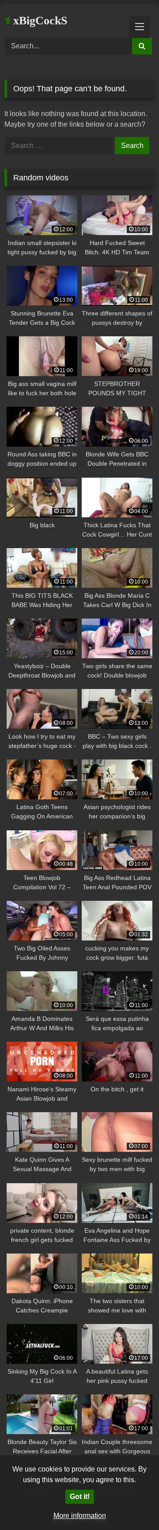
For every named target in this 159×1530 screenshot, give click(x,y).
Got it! (80, 1496)
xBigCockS (38, 20)
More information (79, 1515)
